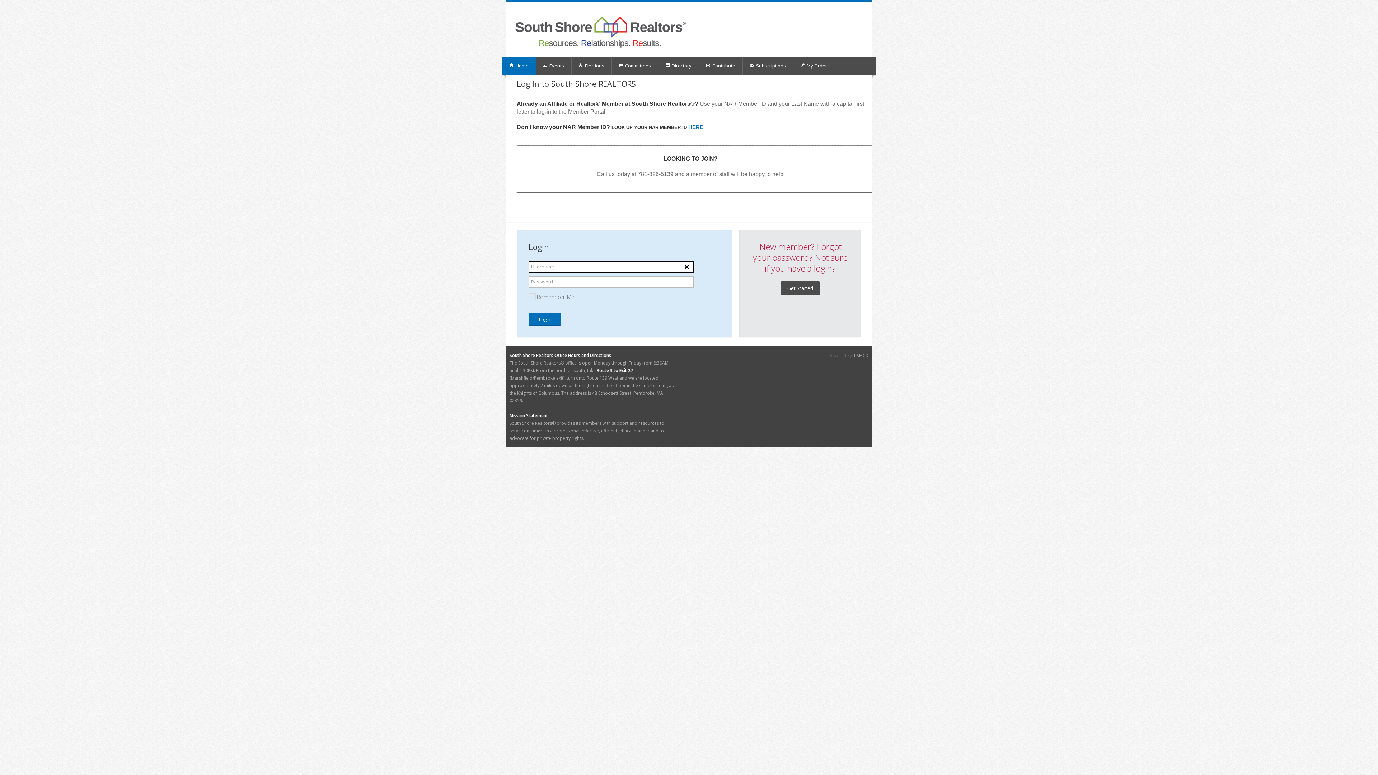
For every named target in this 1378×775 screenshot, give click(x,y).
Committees (637, 65)
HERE (695, 127)
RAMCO (861, 355)
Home (522, 65)
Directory (681, 65)
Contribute (723, 65)
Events (556, 65)
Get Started (800, 288)
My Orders (818, 65)
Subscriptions (770, 65)
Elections (594, 65)
